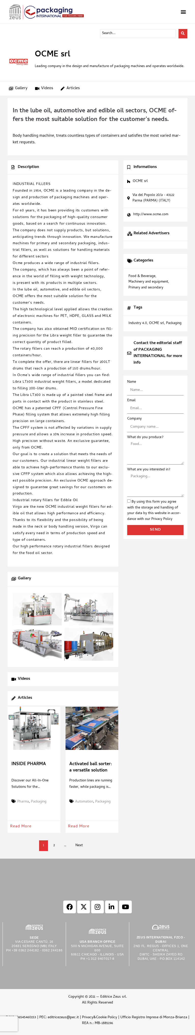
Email (131, 401)
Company (134, 419)
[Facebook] (69, 907)
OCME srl (156, 323)
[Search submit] (182, 33)
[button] (183, 12)
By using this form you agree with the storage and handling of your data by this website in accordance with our (154, 510)
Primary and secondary (145, 288)
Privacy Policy (161, 519)
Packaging (38, 802)
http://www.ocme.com (150, 215)
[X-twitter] (83, 907)
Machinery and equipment (148, 282)
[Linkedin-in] (111, 907)
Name (131, 382)
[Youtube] (125, 907)
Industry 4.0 (137, 323)
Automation (84, 802)
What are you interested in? (148, 470)
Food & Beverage (141, 276)
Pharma (23, 802)
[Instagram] (97, 907)
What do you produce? (145, 437)
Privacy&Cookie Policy (99, 1018)
